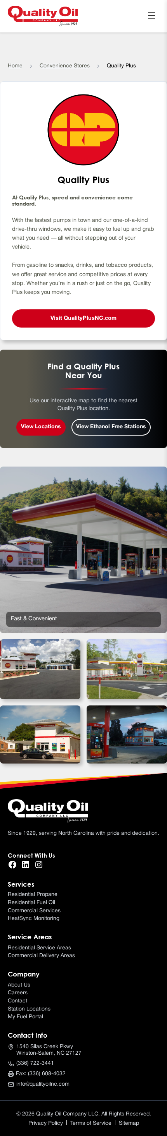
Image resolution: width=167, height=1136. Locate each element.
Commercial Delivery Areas (41, 955)
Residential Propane (32, 894)
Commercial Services (34, 910)
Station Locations (29, 1009)
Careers (18, 992)
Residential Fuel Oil (31, 902)
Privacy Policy (45, 1123)
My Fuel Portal (25, 1016)
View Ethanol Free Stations (111, 426)
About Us (19, 985)
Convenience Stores (65, 66)
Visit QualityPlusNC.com (83, 318)
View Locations (41, 426)
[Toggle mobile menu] (151, 16)
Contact (17, 1001)
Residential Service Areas (39, 948)
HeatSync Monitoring (33, 918)
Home (15, 66)
